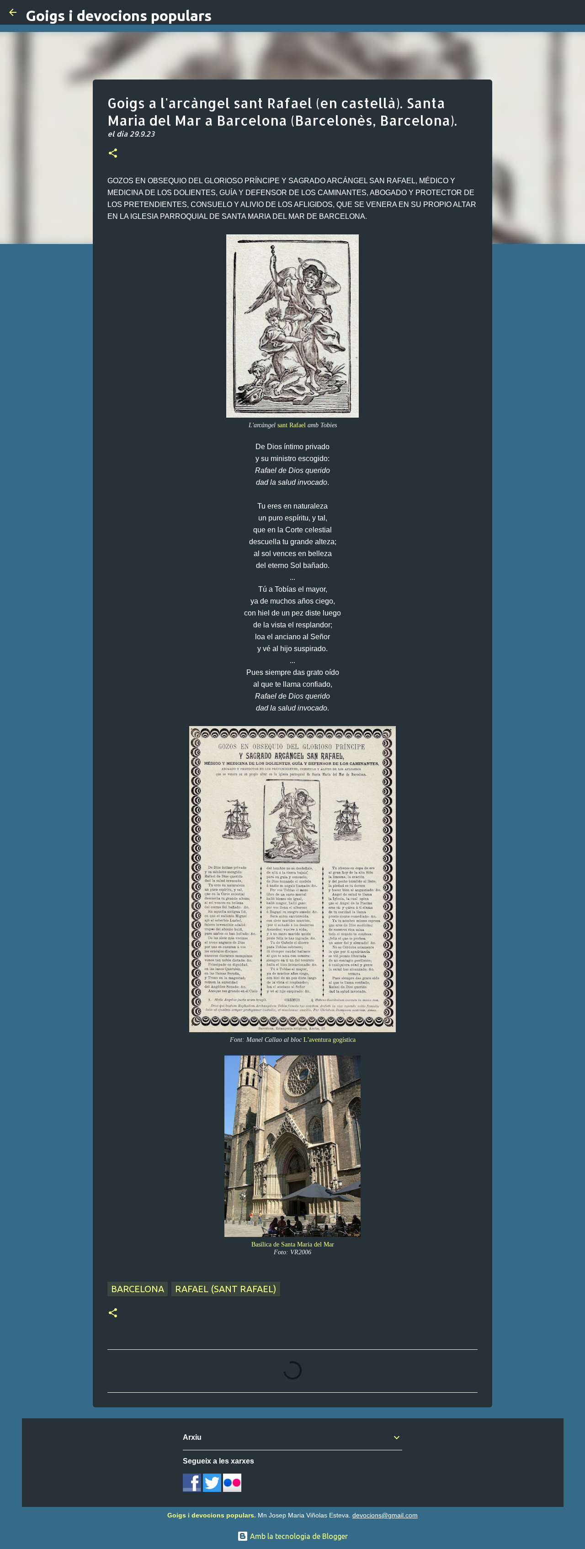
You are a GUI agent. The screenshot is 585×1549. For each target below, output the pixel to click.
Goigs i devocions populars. (211, 1515)
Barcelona (137, 1289)
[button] (112, 154)
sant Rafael (291, 425)
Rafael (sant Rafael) (226, 1289)
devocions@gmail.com (385, 1515)
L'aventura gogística (329, 1039)
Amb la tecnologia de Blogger (298, 1536)
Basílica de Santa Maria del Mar (292, 1244)
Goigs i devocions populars (119, 15)
